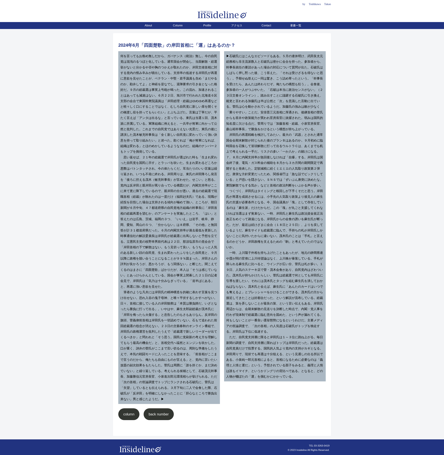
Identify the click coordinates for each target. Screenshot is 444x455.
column (128, 414)
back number (159, 414)
